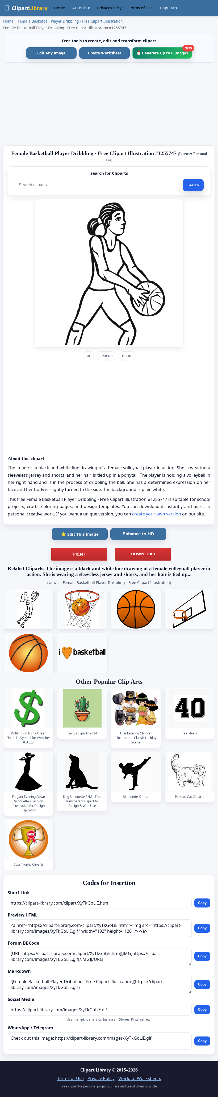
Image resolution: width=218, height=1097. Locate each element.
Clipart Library (95, 1070)
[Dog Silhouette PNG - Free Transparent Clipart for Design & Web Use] (82, 771)
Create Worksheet (104, 52)
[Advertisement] (109, 104)
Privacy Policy (109, 7)
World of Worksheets (139, 1078)
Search (193, 185)
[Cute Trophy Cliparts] (28, 839)
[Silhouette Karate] (136, 771)
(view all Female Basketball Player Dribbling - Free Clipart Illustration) (109, 582)
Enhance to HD (138, 533)
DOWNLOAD (143, 553)
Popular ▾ (168, 7)
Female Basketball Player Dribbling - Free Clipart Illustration (70, 21)
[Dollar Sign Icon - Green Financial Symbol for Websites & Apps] (28, 708)
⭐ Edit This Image (80, 534)
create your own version (156, 514)
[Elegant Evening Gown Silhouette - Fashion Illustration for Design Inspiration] (28, 771)
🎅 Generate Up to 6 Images (164, 51)
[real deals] (189, 708)
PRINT (79, 554)
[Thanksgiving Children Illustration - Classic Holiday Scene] (136, 708)
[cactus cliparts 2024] (82, 708)
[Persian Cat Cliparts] (189, 771)
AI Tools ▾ (81, 7)
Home (59, 7)
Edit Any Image (51, 52)
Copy (202, 903)
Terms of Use (141, 7)
